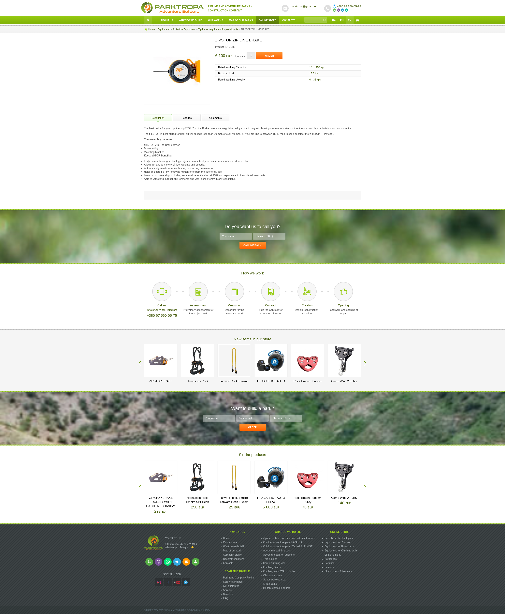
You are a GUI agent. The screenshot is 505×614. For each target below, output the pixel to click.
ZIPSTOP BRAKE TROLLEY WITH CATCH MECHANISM (160, 502)
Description (158, 117)
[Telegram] (186, 582)
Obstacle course (272, 575)
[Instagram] (159, 582)
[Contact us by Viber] (339, 10)
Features (187, 117)
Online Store (267, 20)
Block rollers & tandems (338, 571)
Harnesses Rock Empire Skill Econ (197, 500)
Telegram (171, 309)
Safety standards (233, 581)
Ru (342, 20)
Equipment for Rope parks (339, 546)
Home (151, 29)
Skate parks (270, 583)
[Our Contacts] (347, 10)
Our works (215, 20)
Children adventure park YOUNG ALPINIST (287, 546)
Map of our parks (241, 20)
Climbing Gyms (272, 567)
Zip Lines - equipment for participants (218, 29)
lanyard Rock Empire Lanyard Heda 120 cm (234, 500)
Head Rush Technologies (339, 538)
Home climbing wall (274, 563)
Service (227, 590)
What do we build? (233, 546)
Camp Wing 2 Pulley (344, 381)
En (349, 20)
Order (269, 55)
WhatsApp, (153, 309)
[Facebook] (168, 582)
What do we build (190, 20)
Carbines (330, 563)
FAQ (225, 598)
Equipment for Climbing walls (341, 550)
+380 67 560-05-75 (349, 6)
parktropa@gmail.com (304, 6)
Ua (334, 20)
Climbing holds (333, 554)
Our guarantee (231, 585)
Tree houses (270, 558)
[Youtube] (177, 582)
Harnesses (331, 558)
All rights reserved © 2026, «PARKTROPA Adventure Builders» (177, 610)
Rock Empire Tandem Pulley (308, 500)
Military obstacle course (276, 587)
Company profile (232, 554)
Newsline (228, 594)
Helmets (329, 567)
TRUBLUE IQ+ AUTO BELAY (271, 500)
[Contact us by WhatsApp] (335, 10)
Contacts (288, 20)
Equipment (163, 29)
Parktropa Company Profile (238, 577)
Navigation (237, 532)
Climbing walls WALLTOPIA (279, 571)
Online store (230, 542)
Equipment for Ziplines (337, 542)
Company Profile (237, 571)
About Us (167, 20)
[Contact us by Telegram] (343, 10)
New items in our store (252, 339)
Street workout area (274, 579)
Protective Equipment (183, 29)
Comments (215, 117)
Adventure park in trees (276, 550)
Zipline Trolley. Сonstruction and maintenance (289, 538)
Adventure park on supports (279, 554)
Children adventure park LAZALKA (282, 542)
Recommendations (233, 558)
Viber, (162, 309)
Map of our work (232, 550)
